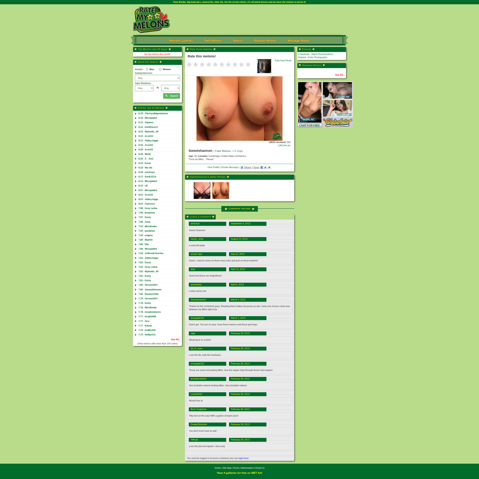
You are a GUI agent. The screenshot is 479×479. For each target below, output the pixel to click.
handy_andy (197, 239)
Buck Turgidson (199, 409)
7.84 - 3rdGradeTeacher (151, 253)
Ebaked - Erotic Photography (312, 57)
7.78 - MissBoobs (147, 307)
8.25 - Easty (144, 163)
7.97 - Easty (144, 217)
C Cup (238, 151)
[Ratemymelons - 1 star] (189, 64)
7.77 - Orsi (143, 321)
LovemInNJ (196, 394)
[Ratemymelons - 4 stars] (208, 64)
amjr (193, 269)
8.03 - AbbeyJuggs (148, 199)
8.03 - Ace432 (145, 195)
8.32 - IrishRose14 (148, 127)
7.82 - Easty (144, 262)
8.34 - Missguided (147, 118)
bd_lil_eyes (196, 348)
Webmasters (247, 468)
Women (166, 69)
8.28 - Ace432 (145, 149)
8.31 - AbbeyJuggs (148, 140)
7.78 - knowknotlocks (149, 312)
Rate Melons (213, 40)
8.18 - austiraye (146, 172)
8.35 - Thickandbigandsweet (153, 113)
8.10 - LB (143, 185)
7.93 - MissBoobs (147, 226)
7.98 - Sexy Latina (147, 208)
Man (151, 69)
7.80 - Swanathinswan (149, 289)
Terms (236, 468)
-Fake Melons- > (224, 151)
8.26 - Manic (144, 154)
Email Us (260, 468)
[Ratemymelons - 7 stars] (228, 64)
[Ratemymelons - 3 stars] (202, 64)
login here (243, 458)
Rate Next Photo (283, 60)
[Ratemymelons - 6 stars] (222, 64)
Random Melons (265, 40)
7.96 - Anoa (144, 222)
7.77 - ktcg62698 (147, 316)
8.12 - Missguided (147, 181)
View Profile (213, 167)
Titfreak (194, 439)
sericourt (195, 223)
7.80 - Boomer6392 (148, 294)
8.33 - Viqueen (145, 122)
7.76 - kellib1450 (147, 330)
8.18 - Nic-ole (145, 167)
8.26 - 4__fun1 (145, 158)
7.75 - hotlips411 (147, 334)
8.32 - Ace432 (145, 136)
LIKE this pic (284, 145)
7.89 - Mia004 (145, 240)
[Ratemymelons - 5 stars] (215, 64)
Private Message (229, 167)
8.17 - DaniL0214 (147, 176)
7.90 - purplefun (146, 231)
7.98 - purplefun (146, 212)
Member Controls (181, 40)
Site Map (227, 468)
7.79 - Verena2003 (148, 298)
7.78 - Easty (144, 303)
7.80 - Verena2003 (148, 285)
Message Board (298, 40)
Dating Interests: (144, 73)
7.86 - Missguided (147, 249)
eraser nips (196, 254)
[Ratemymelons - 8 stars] (235, 64)
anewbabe (196, 284)
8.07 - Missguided (147, 190)
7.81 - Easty (144, 276)
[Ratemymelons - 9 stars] (241, 64)
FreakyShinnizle (199, 424)
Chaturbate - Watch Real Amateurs (315, 54)
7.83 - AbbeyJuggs (148, 258)
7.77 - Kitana (145, 325)
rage (193, 333)
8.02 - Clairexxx (146, 203)
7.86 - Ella (143, 244)
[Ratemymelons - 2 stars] (195, 64)
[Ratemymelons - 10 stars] (248, 64)
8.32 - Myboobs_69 (148, 131)
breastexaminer (199, 378)
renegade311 (197, 318)
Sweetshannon (198, 299)
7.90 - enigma (145, 235)
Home (218, 468)
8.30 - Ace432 (145, 145)
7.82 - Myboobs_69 (148, 271)
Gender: (139, 69)
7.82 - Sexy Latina (147, 267)
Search (238, 40)
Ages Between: (143, 83)
